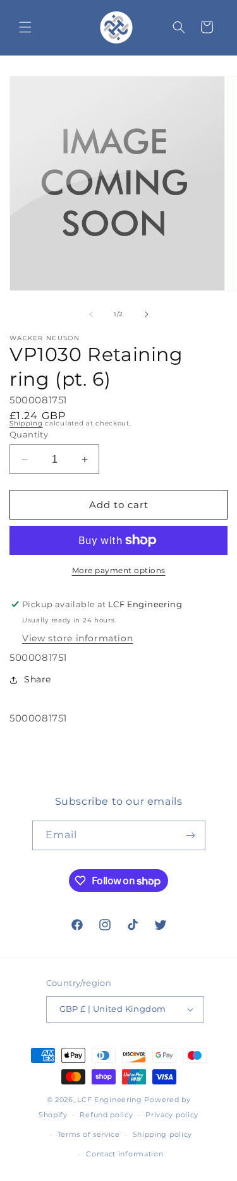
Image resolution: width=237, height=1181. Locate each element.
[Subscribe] (191, 835)
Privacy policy (171, 1114)
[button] (25, 27)
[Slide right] (147, 314)
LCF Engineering (109, 1099)
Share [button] (37, 679)
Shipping (26, 423)
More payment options (119, 570)
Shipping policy (163, 1134)
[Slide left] (91, 314)
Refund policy (106, 1114)
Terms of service (89, 1134)
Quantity (28, 434)
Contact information (124, 1153)
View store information (77, 638)
